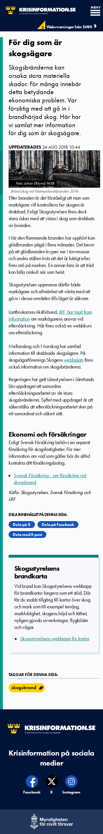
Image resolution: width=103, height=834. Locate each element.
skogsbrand (23, 688)
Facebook (32, 792)
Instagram (71, 792)
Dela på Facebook (58, 524)
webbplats (74, 360)
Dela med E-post (27, 534)
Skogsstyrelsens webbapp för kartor (55, 638)
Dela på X (22, 524)
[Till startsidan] (38, 10)
